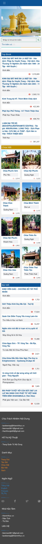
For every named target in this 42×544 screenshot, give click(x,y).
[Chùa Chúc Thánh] (10, 191)
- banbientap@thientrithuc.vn (12, 425)
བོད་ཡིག (4, 493)
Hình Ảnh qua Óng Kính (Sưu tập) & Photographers (17, 380)
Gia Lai (27, 207)
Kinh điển (6, 70)
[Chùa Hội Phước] (10, 226)
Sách (3, 470)
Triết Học (6, 137)
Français (4, 490)
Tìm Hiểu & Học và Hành (13, 320)
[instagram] (39, 501)
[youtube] (3, 501)
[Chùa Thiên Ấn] (31, 223)
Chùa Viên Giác (9, 270)
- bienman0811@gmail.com (12, 428)
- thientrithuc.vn (7, 515)
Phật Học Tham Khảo (11, 114)
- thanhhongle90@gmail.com (12, 431)
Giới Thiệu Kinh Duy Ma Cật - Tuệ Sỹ (17, 304)
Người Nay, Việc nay (11, 364)
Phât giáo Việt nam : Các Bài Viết (16, 399)
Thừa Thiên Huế (30, 273)
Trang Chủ (5, 459)
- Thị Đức (5, 521)
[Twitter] (27, 501)
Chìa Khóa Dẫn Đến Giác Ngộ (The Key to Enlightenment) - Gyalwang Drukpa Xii (19, 359)
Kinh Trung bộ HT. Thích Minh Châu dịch (19, 98)
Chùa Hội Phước (10, 238)
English (4, 488)
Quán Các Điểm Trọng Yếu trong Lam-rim (20, 316)
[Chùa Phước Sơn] (10, 159)
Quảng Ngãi (29, 174)
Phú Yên (6, 174)
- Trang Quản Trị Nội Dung (11, 444)
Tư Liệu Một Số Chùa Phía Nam (15, 349)
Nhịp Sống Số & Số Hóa (12, 335)
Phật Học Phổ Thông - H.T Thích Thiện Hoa (20, 111)
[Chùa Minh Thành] (31, 191)
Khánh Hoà (7, 241)
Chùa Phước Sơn (10, 170)
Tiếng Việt (5, 485)
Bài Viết (4, 467)
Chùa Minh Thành (31, 203)
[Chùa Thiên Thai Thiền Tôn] (31, 255)
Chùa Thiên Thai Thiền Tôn (31, 268)
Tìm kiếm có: (8, 44)
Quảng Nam (8, 209)
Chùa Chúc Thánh (7, 204)
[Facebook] (15, 501)
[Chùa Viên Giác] (10, 258)
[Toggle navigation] (4, 3)
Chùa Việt (5, 464)
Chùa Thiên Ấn (30, 235)
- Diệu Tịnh (5, 518)
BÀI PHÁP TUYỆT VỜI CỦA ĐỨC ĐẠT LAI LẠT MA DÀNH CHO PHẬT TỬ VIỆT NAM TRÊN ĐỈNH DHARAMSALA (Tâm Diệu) (19, 393)
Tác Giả (4, 462)
